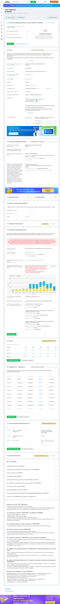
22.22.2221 (8, 430)
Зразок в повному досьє (14, 360)
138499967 (40, 382)
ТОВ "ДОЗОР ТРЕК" (8, 590)
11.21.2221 (8, 435)
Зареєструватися (50, 602)
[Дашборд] (1, 8)
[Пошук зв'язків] (1, 28)
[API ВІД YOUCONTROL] (1, 18)
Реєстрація (54, 1)
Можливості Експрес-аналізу (21, 43)
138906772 (40, 379)
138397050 (40, 390)
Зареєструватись (13, 133)
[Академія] (1, 35)
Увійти (45, 1)
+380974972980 (38, 123)
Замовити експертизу (53, 17)
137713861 (40, 401)
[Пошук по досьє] (1, 12)
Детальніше (48, 88)
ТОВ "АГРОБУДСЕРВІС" (9, 591)
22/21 (51, 165)
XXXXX (25, 350)
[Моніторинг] (1, 22)
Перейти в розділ (11, 334)
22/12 (30, 156)
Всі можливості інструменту (27, 360)
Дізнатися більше (48, 190)
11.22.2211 (8, 440)
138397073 (40, 386)
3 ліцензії (27, 216)
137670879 (40, 397)
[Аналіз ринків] (1, 32)
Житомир (16, 581)
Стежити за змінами (11, 17)
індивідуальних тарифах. (48, 5)
